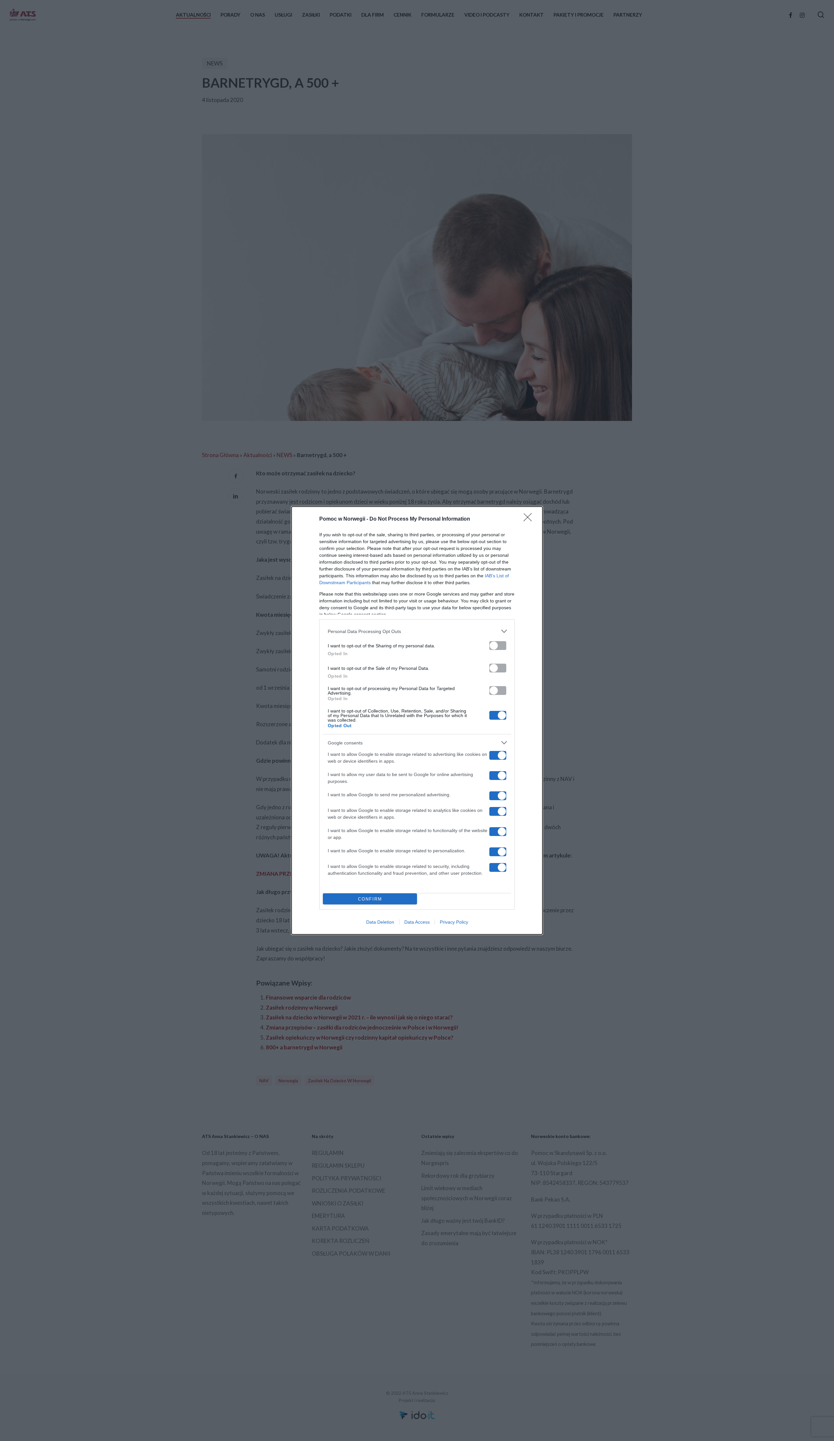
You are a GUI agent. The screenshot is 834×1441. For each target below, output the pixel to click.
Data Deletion (380, 922)
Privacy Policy (454, 922)
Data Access (417, 922)
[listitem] (417, 631)
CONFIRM (370, 899)
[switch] (497, 645)
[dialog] (417, 720)
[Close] (530, 519)
